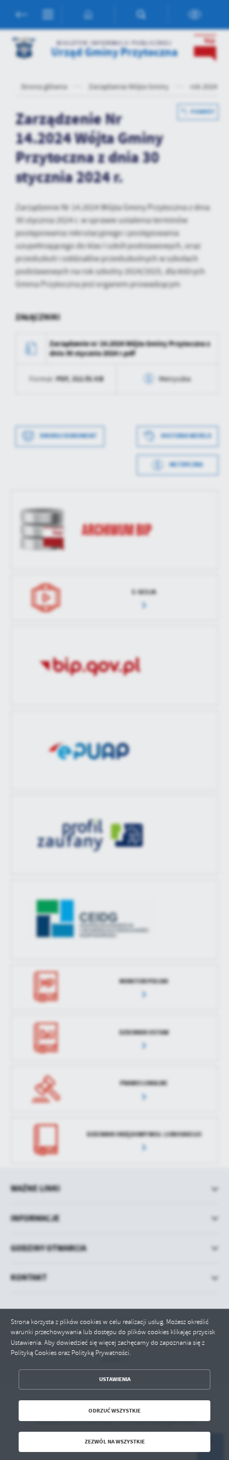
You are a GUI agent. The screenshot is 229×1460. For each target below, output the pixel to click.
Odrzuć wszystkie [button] (114, 1411)
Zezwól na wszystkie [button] (115, 1442)
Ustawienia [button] (114, 1379)
